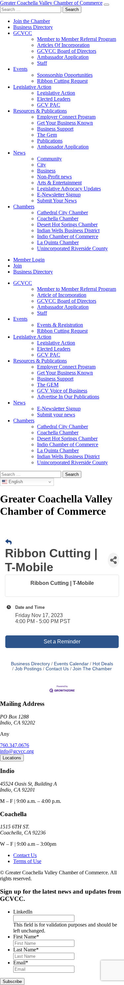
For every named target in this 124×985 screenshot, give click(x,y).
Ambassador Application (63, 57)
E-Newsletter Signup (59, 194)
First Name (26, 936)
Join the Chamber (31, 21)
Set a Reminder (62, 641)
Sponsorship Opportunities (65, 75)
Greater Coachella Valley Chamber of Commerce (51, 3)
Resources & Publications (40, 111)
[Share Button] (113, 560)
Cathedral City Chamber (62, 212)
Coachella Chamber (57, 218)
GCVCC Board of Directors (66, 51)
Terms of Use (27, 861)
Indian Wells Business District (68, 230)
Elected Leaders (53, 99)
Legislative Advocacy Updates (69, 188)
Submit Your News (57, 200)
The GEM (48, 384)
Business (46, 170)
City (41, 164)
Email (20, 962)
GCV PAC (48, 105)
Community (49, 159)
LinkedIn (22, 912)
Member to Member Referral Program (76, 39)
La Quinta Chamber (58, 242)
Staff (42, 63)
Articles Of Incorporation (63, 45)
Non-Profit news (54, 176)
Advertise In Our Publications (68, 396)
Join (17, 266)
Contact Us (57, 668)
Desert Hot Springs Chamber (67, 224)
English (15, 481)
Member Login (29, 260)
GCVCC (22, 33)
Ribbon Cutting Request (62, 81)
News (19, 153)
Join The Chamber (92, 668)
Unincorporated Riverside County (72, 248)
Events (20, 69)
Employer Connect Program (66, 117)
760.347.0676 (14, 745)
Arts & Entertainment (59, 182)
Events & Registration (60, 325)
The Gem (47, 135)
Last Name (26, 949)
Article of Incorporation (61, 295)
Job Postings (28, 668)
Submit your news (56, 414)
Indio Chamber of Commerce (67, 236)
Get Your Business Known (65, 123)
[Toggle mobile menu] (106, 5)
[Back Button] (8, 542)
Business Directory (33, 27)
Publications (49, 141)
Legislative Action (32, 87)
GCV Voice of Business (62, 390)
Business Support (55, 129)
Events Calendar (71, 663)
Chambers (23, 206)
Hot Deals (103, 663)
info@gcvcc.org (17, 751)
